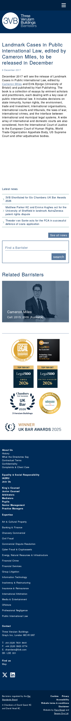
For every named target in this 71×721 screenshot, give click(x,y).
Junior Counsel (11, 491)
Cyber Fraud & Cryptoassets (17, 549)
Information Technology (14, 577)
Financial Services (11, 566)
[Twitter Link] (5, 674)
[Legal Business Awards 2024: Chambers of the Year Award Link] (22, 360)
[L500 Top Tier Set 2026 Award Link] (47, 386)
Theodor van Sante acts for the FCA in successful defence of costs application (36, 222)
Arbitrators (8, 494)
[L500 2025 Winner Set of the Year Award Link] (48, 360)
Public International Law (15, 616)
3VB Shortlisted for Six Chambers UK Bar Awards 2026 (36, 199)
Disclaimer (64, 706)
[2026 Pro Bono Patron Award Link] (50, 413)
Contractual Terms (12, 460)
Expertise (7, 514)
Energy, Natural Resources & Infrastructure (25, 555)
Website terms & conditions (55, 703)
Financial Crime (10, 560)
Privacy (65, 696)
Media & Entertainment (14, 599)
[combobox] (35, 247)
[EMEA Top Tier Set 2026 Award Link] (23, 386)
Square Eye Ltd (61, 713)
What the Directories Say (15, 456)
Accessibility (62, 699)
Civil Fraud (8, 538)
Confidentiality (9, 463)
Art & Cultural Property (14, 521)
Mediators (7, 498)
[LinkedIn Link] (12, 674)
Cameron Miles (12, 84)
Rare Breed (59, 709)
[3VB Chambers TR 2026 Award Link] (22, 413)
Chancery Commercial (13, 532)
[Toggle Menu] (63, 5)
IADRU (5, 478)
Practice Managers (12, 508)
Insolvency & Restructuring (16, 582)
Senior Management (13, 505)
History (5, 453)
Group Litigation (10, 571)
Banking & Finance (12, 527)
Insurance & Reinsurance (15, 588)
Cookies (54, 696)
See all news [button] (58, 235)
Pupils (5, 501)
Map (4, 664)
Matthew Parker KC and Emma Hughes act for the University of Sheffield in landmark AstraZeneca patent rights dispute (36, 210)
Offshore (6, 604)
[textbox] (34, 247)
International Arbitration (14, 593)
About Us (7, 450)
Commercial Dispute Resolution (19, 543)
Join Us (6, 481)
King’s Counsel (11, 487)
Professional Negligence (15, 610)
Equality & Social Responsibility (20, 474)
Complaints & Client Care (15, 467)
